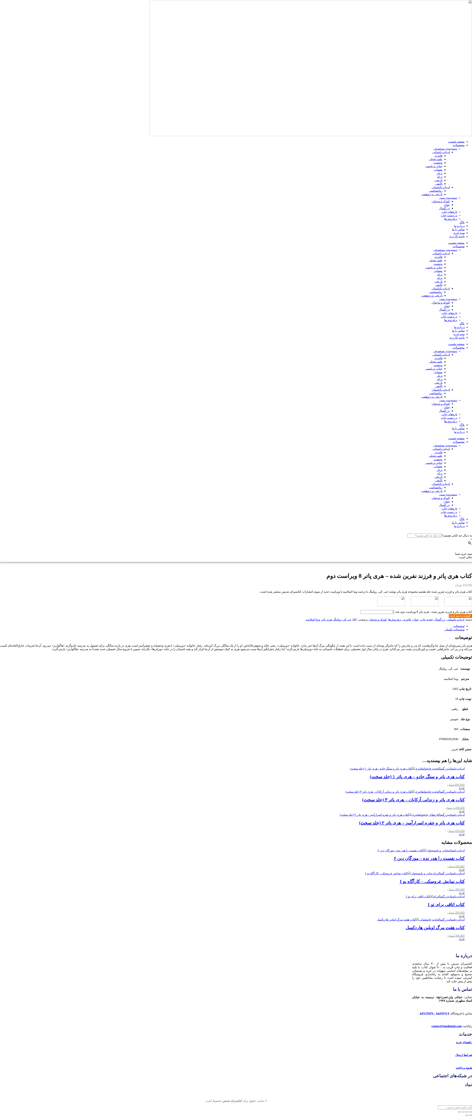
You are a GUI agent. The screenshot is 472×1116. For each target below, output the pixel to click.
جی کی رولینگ (342, 619)
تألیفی (438, 183)
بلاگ (462, 222)
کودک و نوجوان (441, 201)
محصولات (459, 145)
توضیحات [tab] (459, 626)
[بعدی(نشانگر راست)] (466, 1115)
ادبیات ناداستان (441, 187)
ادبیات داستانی (441, 152)
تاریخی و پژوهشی (431, 194)
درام (439, 176)
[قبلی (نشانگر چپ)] (470, 1115)
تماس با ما (458, 229)
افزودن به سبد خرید (460, 615)
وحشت (438, 162)
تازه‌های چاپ (449, 211)
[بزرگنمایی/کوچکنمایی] (470, 1111)
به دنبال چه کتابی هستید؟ (457, 535)
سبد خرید (459, 232)
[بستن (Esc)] (459, 1111)
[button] (462, 788)
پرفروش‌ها (450, 218)
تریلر (439, 173)
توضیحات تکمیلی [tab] (454, 629)
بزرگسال (444, 208)
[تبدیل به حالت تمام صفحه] (466, 1111)
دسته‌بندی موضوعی (445, 148)
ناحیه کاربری (457, 236)
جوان (447, 204)
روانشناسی (435, 190)
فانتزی (438, 155)
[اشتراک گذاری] (463, 1111)
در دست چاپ (449, 215)
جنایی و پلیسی (433, 166)
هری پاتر (327, 619)
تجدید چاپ (426, 619)
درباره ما (459, 225)
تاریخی (438, 180)
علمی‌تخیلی (435, 159)
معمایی (438, 169)
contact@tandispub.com (446, 1026)
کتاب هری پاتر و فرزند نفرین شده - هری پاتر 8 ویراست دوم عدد (433, 611)
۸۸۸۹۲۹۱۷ (442, 1013)
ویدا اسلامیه (313, 619)
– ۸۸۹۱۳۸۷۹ (427, 1013)
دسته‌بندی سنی (448, 197)
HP (355, 619)
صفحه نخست (456, 141)
